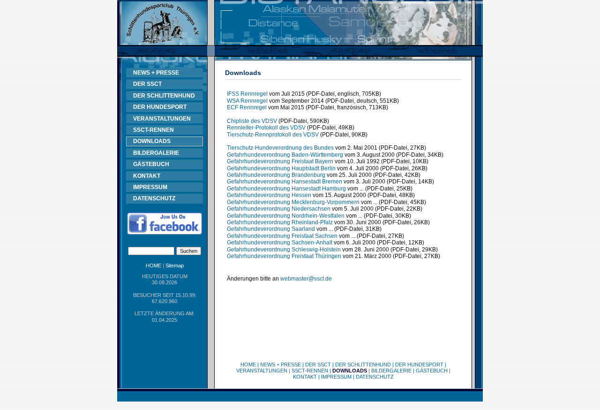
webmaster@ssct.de (306, 278)
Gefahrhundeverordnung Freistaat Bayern (280, 161)
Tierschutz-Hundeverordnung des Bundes (280, 147)
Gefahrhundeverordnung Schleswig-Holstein (284, 249)
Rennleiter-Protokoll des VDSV (266, 127)
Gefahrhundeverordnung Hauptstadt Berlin (281, 168)
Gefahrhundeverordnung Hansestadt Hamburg (286, 188)
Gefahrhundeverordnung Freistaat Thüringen (284, 256)
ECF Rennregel (247, 107)
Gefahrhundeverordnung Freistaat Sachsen (282, 236)
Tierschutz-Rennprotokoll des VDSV (273, 134)
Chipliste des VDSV (252, 121)
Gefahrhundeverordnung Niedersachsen (278, 208)
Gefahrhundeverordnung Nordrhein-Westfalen (286, 216)
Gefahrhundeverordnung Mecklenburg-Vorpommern (293, 202)
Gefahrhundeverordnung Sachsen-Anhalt (279, 242)
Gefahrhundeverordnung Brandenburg (276, 175)
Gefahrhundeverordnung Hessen (269, 195)
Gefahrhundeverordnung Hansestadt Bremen (284, 181)
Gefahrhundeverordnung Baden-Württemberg (285, 155)
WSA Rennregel (247, 101)
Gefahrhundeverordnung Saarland (271, 229)
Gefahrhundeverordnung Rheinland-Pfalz (280, 222)
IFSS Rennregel (247, 94)
